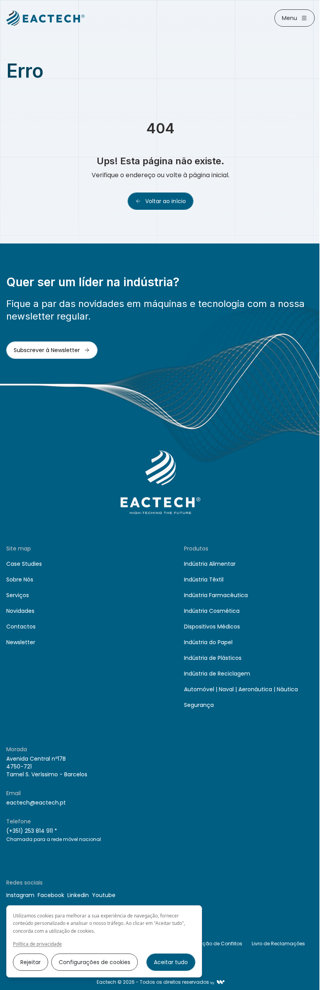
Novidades (20, 611)
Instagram (20, 895)
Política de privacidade (37, 944)
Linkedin (78, 895)
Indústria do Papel (208, 642)
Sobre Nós (19, 579)
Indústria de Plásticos (213, 658)
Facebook (51, 895)
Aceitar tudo (171, 962)
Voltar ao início (165, 201)
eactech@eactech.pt (36, 803)
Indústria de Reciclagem (217, 674)
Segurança (199, 705)
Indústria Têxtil (204, 579)
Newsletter (20, 642)
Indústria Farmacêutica (216, 595)
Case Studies (24, 564)
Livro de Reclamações (278, 943)
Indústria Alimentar (210, 564)
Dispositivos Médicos (212, 626)
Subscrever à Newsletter (47, 350)
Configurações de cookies (94, 962)
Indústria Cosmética (212, 611)
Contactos (21, 626)
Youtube (103, 895)
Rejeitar (30, 962)
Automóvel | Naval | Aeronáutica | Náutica (241, 689)
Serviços (17, 595)
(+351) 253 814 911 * (31, 831)
